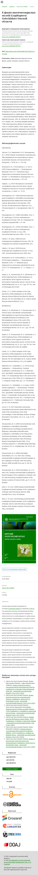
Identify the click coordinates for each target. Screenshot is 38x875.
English (9, 778)
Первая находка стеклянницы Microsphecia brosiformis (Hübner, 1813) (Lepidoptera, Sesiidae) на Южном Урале (20, 732)
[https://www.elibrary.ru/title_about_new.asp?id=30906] (12, 828)
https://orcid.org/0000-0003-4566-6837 (11, 37)
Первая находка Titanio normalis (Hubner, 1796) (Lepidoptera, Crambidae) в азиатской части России (21, 711)
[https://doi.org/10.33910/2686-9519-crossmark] (12, 820)
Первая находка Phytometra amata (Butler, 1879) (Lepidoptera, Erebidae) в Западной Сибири (21, 719)
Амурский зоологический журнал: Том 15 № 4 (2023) (20, 702)
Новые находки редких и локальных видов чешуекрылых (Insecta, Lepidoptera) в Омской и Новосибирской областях (20, 688)
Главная (4, 6)
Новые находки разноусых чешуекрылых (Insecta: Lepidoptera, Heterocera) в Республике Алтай (19, 698)
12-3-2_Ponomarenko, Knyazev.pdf (15, 569)
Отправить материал (12, 769)
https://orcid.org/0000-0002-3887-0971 (11, 46)
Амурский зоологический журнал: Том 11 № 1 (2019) (20, 746)
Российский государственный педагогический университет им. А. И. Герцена (17, 862)
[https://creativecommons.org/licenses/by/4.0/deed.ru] (12, 807)
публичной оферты (14, 608)
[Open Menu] (2, 2)
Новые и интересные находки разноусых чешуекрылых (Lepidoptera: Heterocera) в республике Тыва (20, 742)
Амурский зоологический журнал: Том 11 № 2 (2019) (20, 714)
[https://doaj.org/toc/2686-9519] (12, 848)
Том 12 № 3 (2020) (22, 6)
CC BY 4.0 (31, 608)
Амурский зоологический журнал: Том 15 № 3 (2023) (20, 736)
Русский (9, 781)
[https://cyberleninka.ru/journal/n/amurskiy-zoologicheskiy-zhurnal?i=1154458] (12, 837)
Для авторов (10, 760)
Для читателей (11, 757)
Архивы (11, 6)
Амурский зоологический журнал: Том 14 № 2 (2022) (18, 692)
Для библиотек (11, 763)
